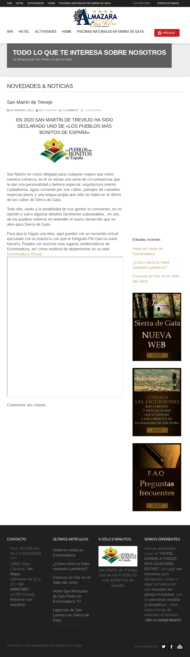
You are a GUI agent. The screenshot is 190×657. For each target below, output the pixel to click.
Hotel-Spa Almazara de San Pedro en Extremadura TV (70, 596)
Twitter (163, 646)
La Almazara (93, 110)
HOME (51, 3)
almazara (49, 110)
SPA (9, 3)
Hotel (20, 3)
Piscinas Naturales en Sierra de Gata (85, 3)
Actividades (36, 3)
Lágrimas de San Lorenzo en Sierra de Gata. (71, 615)
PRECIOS (169, 33)
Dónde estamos (168, 3)
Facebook (171, 646)
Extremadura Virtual (24, 254)
